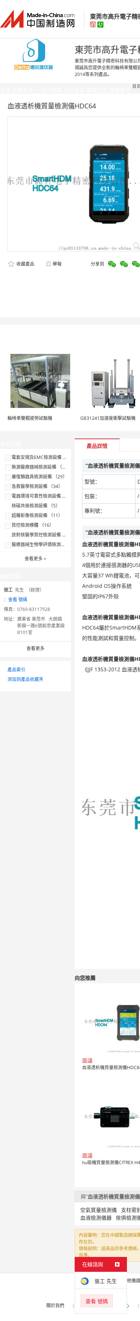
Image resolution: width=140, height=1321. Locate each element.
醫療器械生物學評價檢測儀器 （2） (47, 544)
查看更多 (35, 558)
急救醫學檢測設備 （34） (37, 486)
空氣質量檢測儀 (98, 1209)
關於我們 (55, 1305)
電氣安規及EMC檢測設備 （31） (44, 457)
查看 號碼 (17, 599)
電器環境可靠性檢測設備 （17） (44, 496)
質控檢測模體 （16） (33, 525)
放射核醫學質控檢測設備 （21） (44, 535)
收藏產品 (24, 264)
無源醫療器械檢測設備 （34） (42, 467)
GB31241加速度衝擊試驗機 (108, 418)
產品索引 (16, 669)
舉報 (57, 264)
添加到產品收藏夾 (25, 679)
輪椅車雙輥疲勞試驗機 (29, 418)
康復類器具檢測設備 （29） (39, 476)
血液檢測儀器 (96, 1217)
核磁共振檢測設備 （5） (36, 506)
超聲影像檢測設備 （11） (37, 515)
